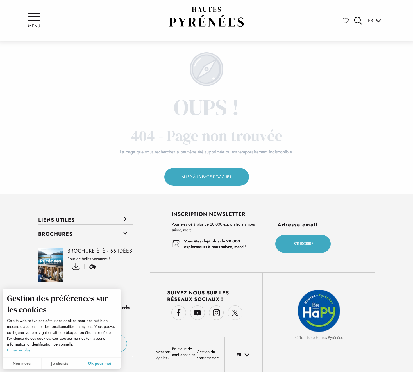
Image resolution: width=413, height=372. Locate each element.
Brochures (55, 234)
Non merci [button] (22, 363)
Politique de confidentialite (183, 351)
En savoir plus (18, 350)
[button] (358, 20)
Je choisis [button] (59, 363)
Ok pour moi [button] (99, 363)
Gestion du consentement (208, 354)
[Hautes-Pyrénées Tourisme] (206, 17)
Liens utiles (56, 220)
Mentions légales (163, 354)
